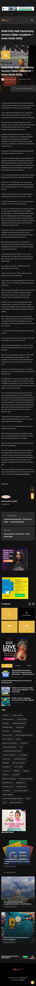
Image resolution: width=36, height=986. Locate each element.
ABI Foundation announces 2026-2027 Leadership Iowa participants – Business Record (23, 672)
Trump (4, 802)
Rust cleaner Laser (8, 786)
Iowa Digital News (23, 977)
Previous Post (11, 516)
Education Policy (7, 735)
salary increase (21, 786)
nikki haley (26, 771)
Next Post (27, 89)
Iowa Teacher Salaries (9, 755)
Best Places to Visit (8, 719)
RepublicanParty (20, 782)
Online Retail (15, 774)
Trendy (29, 665)
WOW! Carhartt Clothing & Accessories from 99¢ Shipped (23, 699)
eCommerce (6, 731)
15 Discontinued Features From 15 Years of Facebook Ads (16, 682)
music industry (18, 767)
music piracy (6, 771)
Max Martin (6, 763)
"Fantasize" (6, 715)
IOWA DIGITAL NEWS (9, 501)
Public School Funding (9, 778)
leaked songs (6, 759)
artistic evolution (17, 715)
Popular (18, 665)
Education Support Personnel (24, 735)
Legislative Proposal (20, 759)
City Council (6, 723)
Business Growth (22, 719)
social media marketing (20, 790)
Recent (7, 665)
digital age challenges (19, 723)
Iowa (21, 747)
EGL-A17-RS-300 (7, 739)
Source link (4, 484)
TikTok (28, 798)
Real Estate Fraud (8, 782)
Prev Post (19, 89)
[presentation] (29, 603)
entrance (18, 739)
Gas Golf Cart (24, 743)
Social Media (6, 790)
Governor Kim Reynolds (9, 747)
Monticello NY (7, 767)
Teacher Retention (8, 794)
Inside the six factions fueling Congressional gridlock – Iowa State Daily (23, 690)
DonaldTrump (20, 727)
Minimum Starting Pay (18, 763)
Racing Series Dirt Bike (25, 778)
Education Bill (17, 731)
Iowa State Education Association (12, 751)
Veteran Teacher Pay (16, 802)
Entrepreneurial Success (10, 743)
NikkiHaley (17, 771)
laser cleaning (23, 755)
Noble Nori (6, 774)
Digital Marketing (7, 727)
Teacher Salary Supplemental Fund (12, 798)
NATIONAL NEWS (6, 62)
